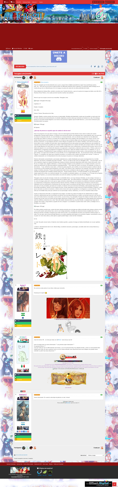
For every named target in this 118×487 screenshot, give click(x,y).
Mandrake (68, 402)
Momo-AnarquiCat (22, 82)
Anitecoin (34, 2)
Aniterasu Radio (26, 2)
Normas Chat (19, 464)
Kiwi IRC (45, 475)
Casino (41, 2)
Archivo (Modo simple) (28, 464)
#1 (101, 82)
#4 (101, 394)
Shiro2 (59, 339)
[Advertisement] (59, 34)
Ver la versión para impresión (21, 454)
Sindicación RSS (38, 464)
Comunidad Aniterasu (76, 48)
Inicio (7, 2)
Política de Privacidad (58, 464)
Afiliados (51, 464)
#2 (101, 285)
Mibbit (50, 475)
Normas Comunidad (11, 464)
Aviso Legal (45, 464)
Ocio (85, 48)
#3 (101, 337)
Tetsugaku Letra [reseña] (106, 48)
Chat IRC (19, 2)
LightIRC (40, 475)
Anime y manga (93, 48)
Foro (13, 2)
